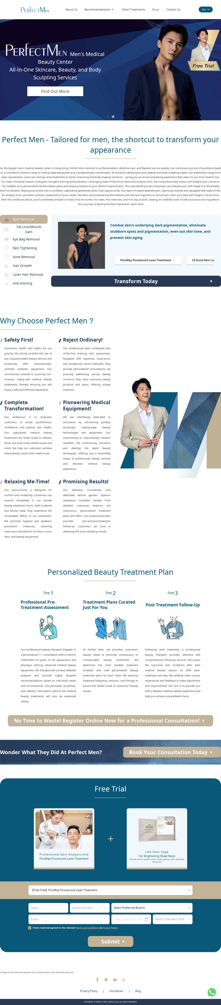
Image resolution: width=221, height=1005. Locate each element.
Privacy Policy (109, 927)
